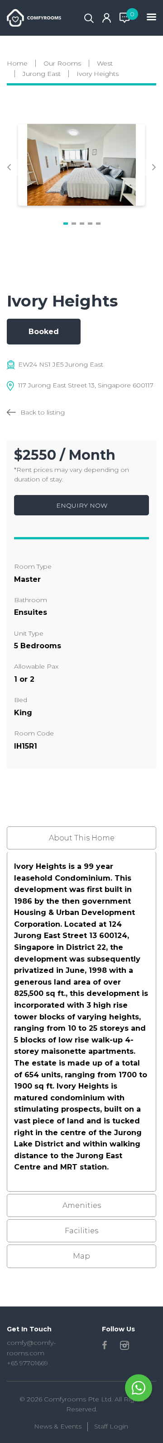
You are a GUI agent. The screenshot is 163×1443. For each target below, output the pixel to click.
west (105, 63)
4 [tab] (90, 223)
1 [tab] (65, 223)
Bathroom (30, 600)
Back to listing (42, 412)
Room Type (33, 566)
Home (17, 63)
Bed (20, 700)
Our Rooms (62, 63)
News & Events (58, 1426)
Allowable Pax (36, 666)
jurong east (42, 74)
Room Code (34, 733)
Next (154, 167)
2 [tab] (74, 223)
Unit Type (28, 633)
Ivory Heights (98, 74)
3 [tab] (82, 223)
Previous (9, 167)
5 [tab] (98, 223)
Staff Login (111, 1426)
